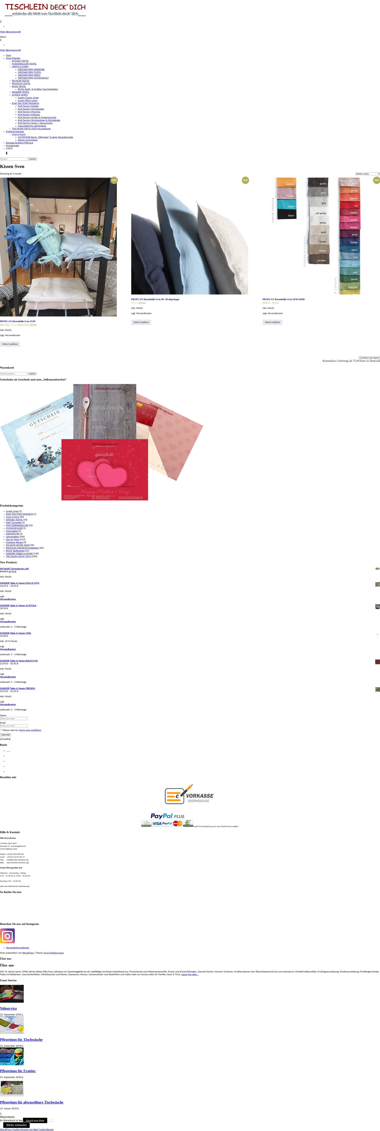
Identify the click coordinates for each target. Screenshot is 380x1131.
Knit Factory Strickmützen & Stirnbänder (39, 120)
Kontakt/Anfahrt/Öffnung (19, 143)
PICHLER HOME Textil (17, 545)
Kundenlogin (12, 145)
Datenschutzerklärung (16, 756)
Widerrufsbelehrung (15, 766)
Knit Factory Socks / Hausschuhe (35, 123)
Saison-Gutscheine (27, 140)
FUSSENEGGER (14, 528)
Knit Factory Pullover (29, 114)
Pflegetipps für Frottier (18, 1071)
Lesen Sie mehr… (190, 974)
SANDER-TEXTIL (20, 92)
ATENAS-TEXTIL (20, 61)
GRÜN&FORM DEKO (29, 75)
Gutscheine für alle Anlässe (32, 126)
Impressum (11, 761)
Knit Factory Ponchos (29, 112)
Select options (10, 344)
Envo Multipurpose (54, 953)
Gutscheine (12, 531)
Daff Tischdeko (14, 522)
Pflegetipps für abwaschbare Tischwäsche (31, 1102)
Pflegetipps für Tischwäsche (21, 1039)
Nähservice (8, 1008)
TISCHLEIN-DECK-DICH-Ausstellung (31, 129)
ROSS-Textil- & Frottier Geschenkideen (38, 89)
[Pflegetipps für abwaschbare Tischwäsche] (12, 1096)
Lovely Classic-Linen (28, 98)
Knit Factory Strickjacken (31, 109)
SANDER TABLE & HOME (19, 553)
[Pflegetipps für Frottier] (12, 1064)
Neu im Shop (12, 539)
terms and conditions (30, 730)
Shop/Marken (13, 58)
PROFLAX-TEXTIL (21, 83)
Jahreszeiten (12, 537)
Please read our (22, 730)
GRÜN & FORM (20, 66)
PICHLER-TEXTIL (20, 81)
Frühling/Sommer (15, 131)
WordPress (28, 953)
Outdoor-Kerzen (14, 542)
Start (8, 55)
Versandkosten (12, 335)
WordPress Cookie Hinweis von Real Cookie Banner (27, 1129)
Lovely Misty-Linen (27, 100)
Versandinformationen (17, 948)
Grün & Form (18, 134)
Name (3, 715)
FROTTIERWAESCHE (17, 525)
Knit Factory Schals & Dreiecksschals (37, 117)
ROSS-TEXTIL (19, 86)
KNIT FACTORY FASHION (25, 103)
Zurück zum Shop (35, 1120)
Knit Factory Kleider (28, 106)
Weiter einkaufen (16, 1125)
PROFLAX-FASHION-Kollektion (22, 548)
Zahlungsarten (12, 772)
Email (3, 723)
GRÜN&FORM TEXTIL (29, 72)
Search (32, 374)
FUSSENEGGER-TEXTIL (24, 64)
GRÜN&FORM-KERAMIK (31, 69)
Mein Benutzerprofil (10, 32)
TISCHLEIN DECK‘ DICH (18, 556)
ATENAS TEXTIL (14, 520)
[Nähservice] (12, 1002)
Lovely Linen (12, 511)
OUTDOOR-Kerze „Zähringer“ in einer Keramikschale (45, 137)
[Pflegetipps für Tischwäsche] (12, 1033)
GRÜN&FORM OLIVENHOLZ (33, 78)
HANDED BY (12, 534)
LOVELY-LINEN (20, 95)
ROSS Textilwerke (15, 551)
